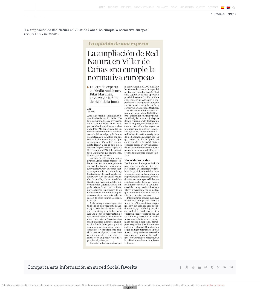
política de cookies (215, 285)
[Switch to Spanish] (222, 7)
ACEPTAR (130, 288)
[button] (233, 7)
